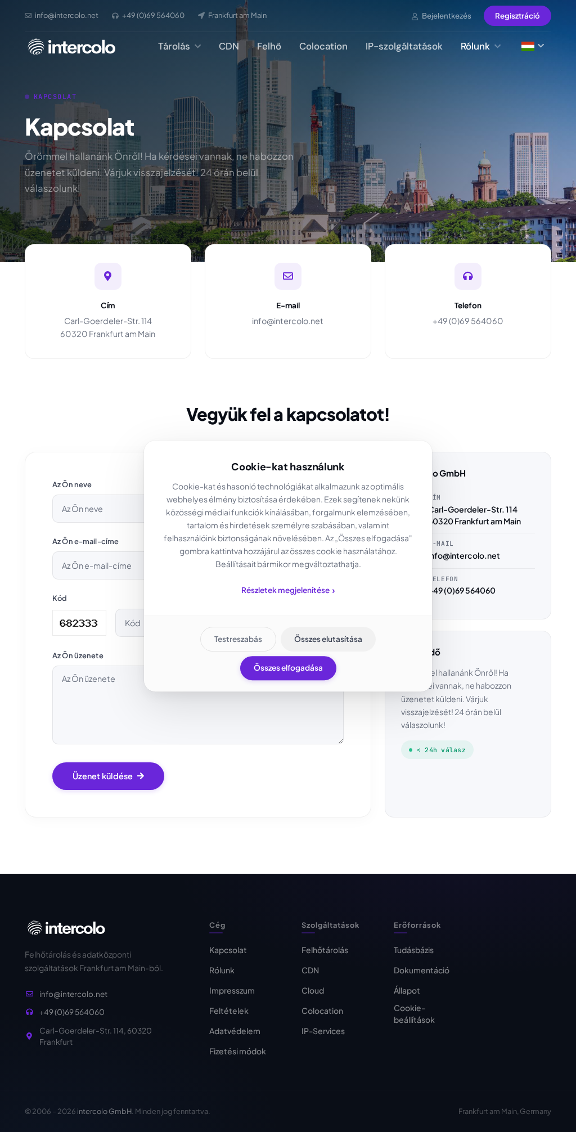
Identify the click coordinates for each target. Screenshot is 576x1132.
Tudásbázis (414, 950)
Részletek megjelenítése (288, 590)
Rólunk (476, 46)
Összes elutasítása (328, 639)
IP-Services (323, 1031)
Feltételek (229, 1010)
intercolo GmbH (104, 1111)
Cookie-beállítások (414, 1014)
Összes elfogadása (288, 667)
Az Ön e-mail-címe (85, 541)
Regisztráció (517, 15)
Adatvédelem (234, 1031)
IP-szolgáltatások (404, 46)
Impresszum (232, 990)
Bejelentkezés (446, 15)
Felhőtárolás (325, 950)
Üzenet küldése (103, 776)
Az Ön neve (72, 484)
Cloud (313, 990)
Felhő (269, 46)
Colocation (323, 46)
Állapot (407, 990)
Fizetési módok (237, 1051)
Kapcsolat (228, 950)
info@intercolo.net (287, 321)
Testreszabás (238, 639)
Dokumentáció (421, 970)
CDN (229, 46)
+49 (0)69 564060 (468, 321)
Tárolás (175, 46)
